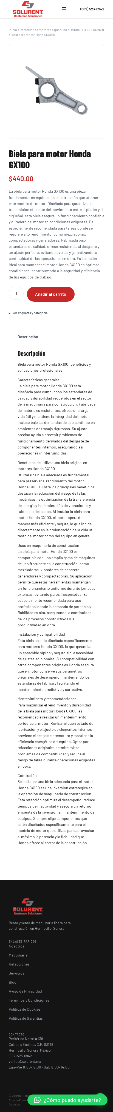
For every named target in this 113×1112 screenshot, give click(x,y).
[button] (67, 1100)
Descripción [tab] (28, 337)
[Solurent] (28, 9)
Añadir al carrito (50, 294)
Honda (75, 30)
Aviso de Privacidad (20, 1100)
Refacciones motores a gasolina (43, 30)
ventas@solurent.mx (25, 1061)
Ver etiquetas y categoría (30, 313)
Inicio (13, 30)
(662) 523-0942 (92, 9)
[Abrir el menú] (64, 9)
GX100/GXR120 (93, 30)
